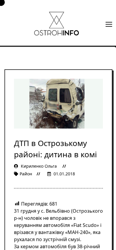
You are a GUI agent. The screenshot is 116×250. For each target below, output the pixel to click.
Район (26, 174)
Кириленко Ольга (39, 166)
